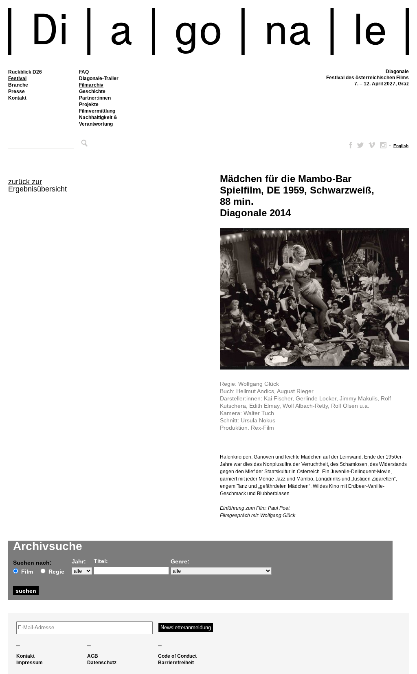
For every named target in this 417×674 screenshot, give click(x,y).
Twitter (360, 145)
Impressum (29, 662)
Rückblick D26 (25, 72)
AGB (92, 656)
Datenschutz (101, 662)
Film (27, 571)
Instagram (383, 145)
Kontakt (17, 98)
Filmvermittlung (97, 111)
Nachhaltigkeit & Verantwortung (98, 121)
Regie (56, 571)
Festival (17, 78)
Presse (16, 91)
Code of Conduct (177, 656)
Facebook (349, 145)
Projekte (89, 104)
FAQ (84, 72)
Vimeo (372, 145)
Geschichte (92, 91)
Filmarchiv (91, 85)
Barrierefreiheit (176, 662)
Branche (18, 85)
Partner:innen (95, 98)
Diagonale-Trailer (99, 78)
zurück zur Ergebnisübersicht (37, 185)
